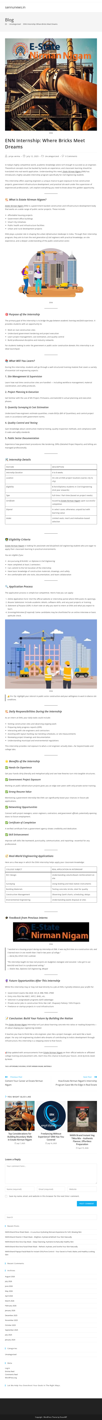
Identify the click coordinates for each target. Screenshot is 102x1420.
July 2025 (8, 1335)
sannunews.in (15, 7)
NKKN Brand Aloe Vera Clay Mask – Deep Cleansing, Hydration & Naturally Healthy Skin (39, 1242)
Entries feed (9, 1371)
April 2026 (9, 1296)
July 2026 (8, 1281)
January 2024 (10, 1339)
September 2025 (11, 1330)
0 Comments (71, 156)
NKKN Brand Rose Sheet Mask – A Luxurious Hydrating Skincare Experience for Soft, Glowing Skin (43, 1232)
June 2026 (9, 1286)
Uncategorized (52, 156)
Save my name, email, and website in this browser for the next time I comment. (44, 1196)
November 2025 (11, 1320)
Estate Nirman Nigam (14, 206)
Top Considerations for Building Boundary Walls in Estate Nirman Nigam (19, 1136)
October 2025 (10, 1325)
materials (48, 1066)
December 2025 (11, 1315)
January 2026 (10, 1310)
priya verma (14, 156)
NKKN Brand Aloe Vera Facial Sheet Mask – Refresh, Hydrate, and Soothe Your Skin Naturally (41, 1246)
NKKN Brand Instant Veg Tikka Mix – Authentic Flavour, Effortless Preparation (82, 1140)
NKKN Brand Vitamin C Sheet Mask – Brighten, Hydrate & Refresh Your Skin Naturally (38, 1237)
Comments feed (11, 1374)
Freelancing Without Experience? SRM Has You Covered (51, 1136)
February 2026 (10, 1305)
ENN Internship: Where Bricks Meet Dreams (40, 24)
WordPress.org (11, 1377)
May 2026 (9, 1291)
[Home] (6, 24)
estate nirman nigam (35, 1066)
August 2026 (10, 1276)
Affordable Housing (17, 1066)
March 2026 (9, 1301)
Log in (7, 1368)
